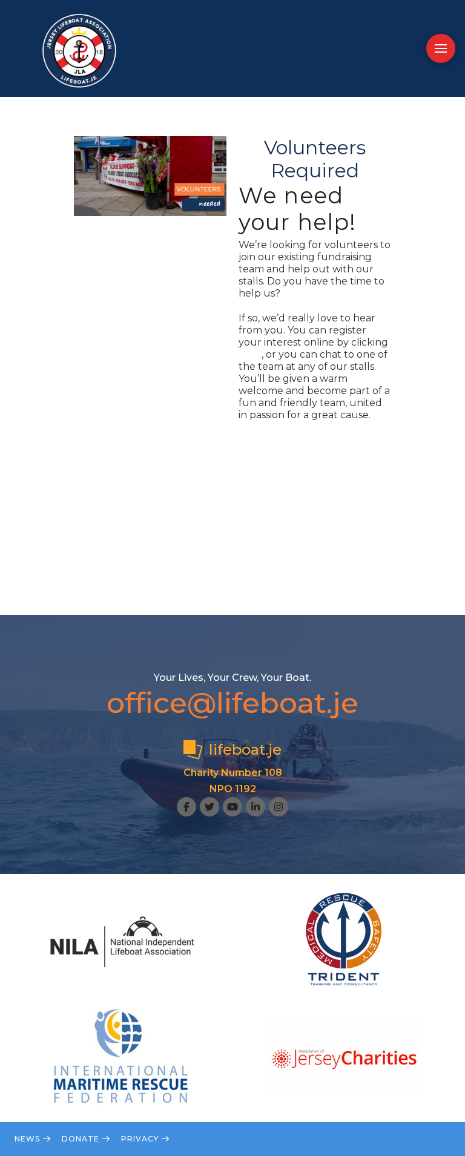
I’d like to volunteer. (287, 439)
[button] (440, 48)
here (250, 354)
